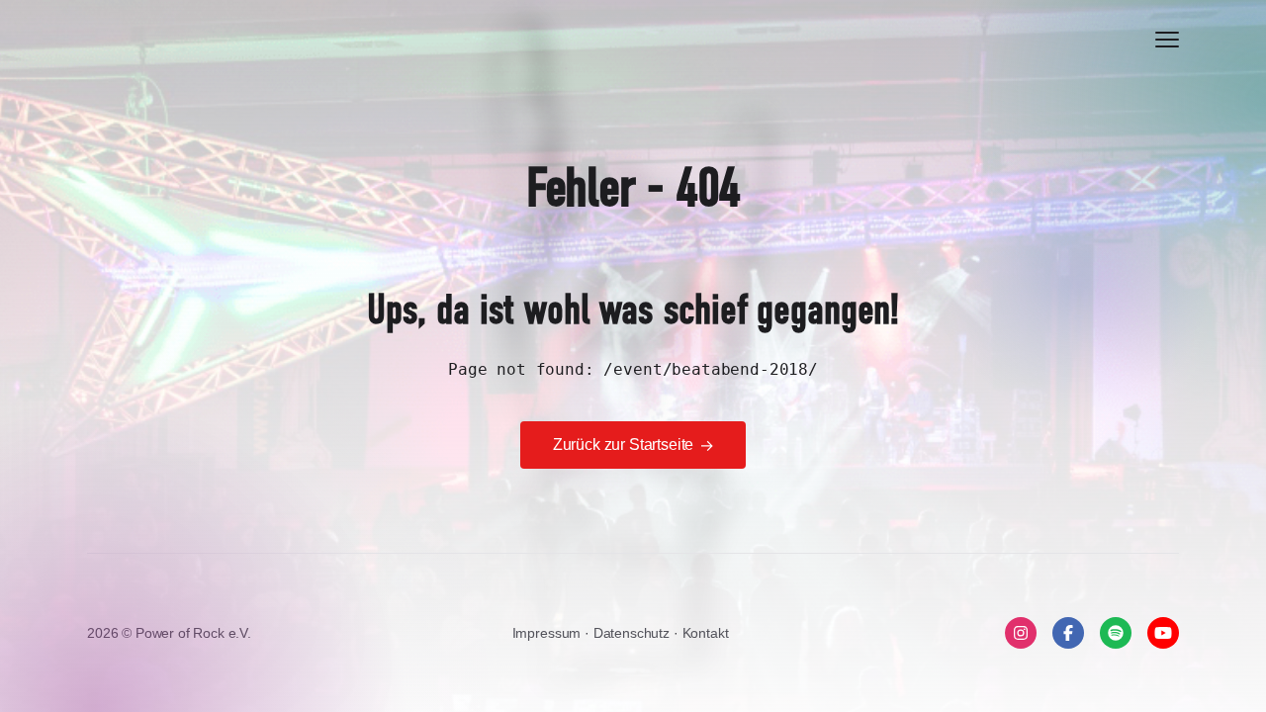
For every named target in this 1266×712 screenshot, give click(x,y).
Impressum (548, 633)
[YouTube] (1163, 633)
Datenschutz (633, 633)
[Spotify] (1115, 633)
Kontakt (705, 633)
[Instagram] (1021, 633)
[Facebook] (1068, 633)
